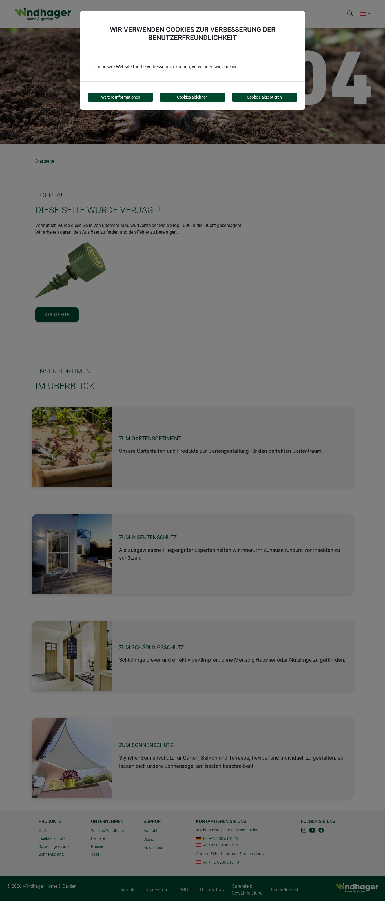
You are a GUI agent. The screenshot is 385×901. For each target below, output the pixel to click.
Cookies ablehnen (192, 97)
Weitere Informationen (120, 97)
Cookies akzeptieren (264, 97)
